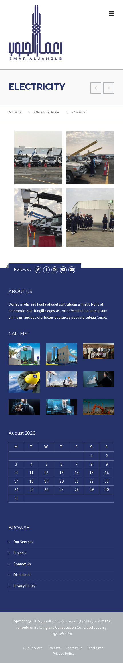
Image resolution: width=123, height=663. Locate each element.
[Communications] (108, 88)
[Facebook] (46, 269)
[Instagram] (54, 269)
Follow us (22, 269)
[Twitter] (38, 269)
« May (13, 511)
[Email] (71, 269)
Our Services (23, 541)
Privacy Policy (24, 585)
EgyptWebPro (61, 633)
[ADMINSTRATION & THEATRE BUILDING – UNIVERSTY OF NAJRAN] (96, 88)
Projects (19, 552)
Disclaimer (22, 574)
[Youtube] (63, 269)
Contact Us (22, 564)
